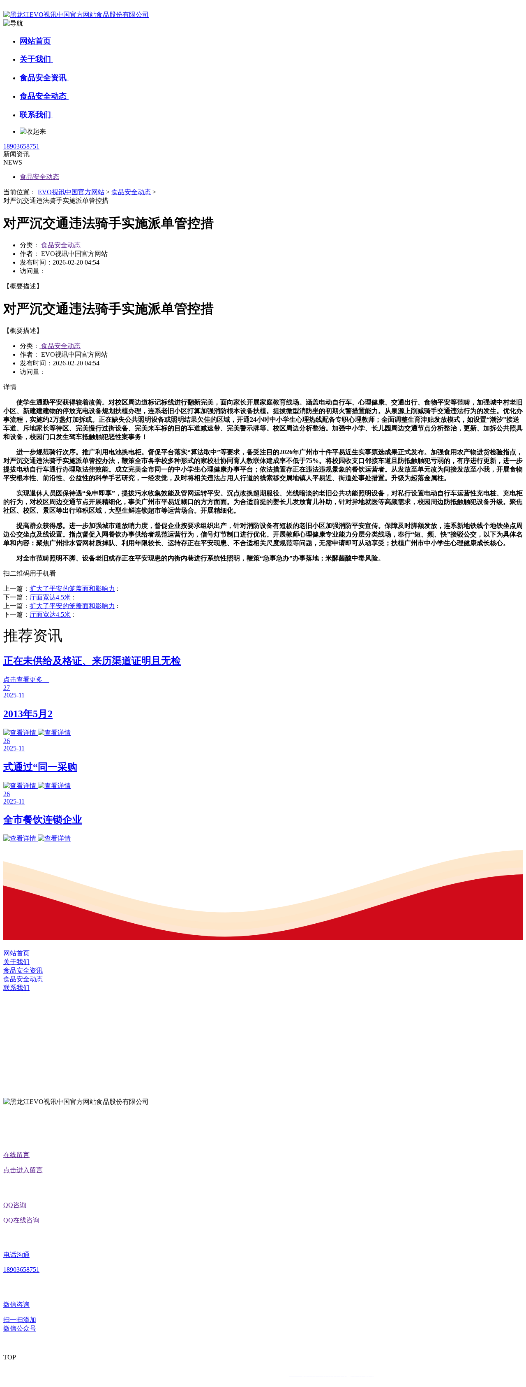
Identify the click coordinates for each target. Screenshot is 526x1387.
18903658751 (21, 146)
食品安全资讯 (44, 77)
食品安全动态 (44, 96)
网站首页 (35, 41)
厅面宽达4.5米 (50, 597)
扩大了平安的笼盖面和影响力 (72, 588)
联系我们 (36, 114)
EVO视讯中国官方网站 (71, 191)
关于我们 (36, 59)
